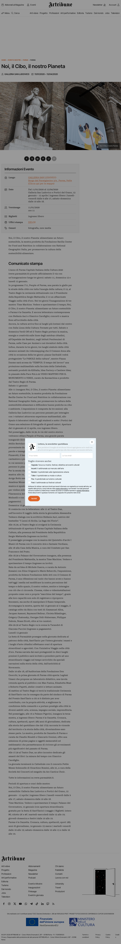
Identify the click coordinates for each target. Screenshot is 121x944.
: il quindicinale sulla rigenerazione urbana (50, 472)
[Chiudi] (92, 442)
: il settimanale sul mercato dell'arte (47, 468)
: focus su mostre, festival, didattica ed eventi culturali (55, 465)
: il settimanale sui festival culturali (46, 482)
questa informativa (83, 490)
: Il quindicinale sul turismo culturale (46, 479)
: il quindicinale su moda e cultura (46, 475)
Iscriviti (34, 498)
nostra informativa (62, 488)
